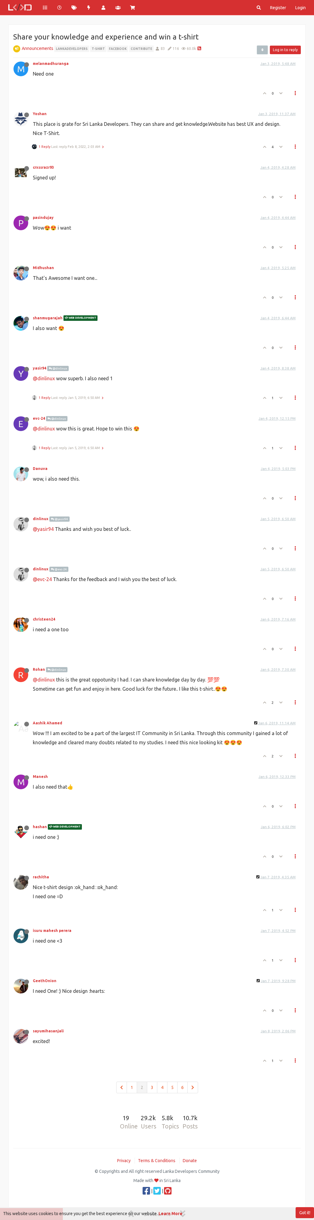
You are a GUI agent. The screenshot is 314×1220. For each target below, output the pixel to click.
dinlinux (40, 519)
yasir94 (39, 368)
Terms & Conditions (156, 1160)
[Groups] (118, 7)
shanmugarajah (48, 318)
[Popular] (89, 7)
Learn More (170, 1213)
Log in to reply (285, 50)
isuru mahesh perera (52, 931)
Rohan (39, 669)
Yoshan (40, 114)
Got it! (304, 1212)
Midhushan (43, 268)
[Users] (103, 7)
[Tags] (74, 7)
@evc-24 (60, 569)
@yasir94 (61, 519)
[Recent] (59, 7)
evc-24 (39, 418)
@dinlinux (59, 368)
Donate (190, 1160)
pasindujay (43, 218)
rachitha (41, 877)
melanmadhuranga (51, 64)
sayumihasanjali (48, 1031)
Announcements (37, 48)
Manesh (40, 777)
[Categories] (45, 7)
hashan (40, 827)
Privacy (124, 1160)
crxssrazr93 (43, 167)
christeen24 (44, 619)
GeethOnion (44, 981)
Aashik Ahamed (47, 723)
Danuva (40, 469)
